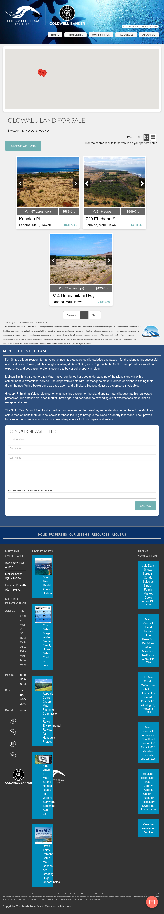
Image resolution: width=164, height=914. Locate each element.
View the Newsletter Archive (148, 828)
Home (55, 34)
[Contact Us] (152, 902)
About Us (148, 34)
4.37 (72, 288)
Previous (71, 315)
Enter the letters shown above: (31, 490)
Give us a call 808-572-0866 (141, 26)
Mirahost (65, 906)
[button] (43, 73)
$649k (131, 211)
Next (94, 315)
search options (23, 146)
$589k (67, 211)
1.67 (39, 211)
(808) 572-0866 (23, 679)
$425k (100, 288)
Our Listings (101, 34)
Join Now (145, 505)
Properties (75, 34)
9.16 (103, 211)
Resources (126, 34)
